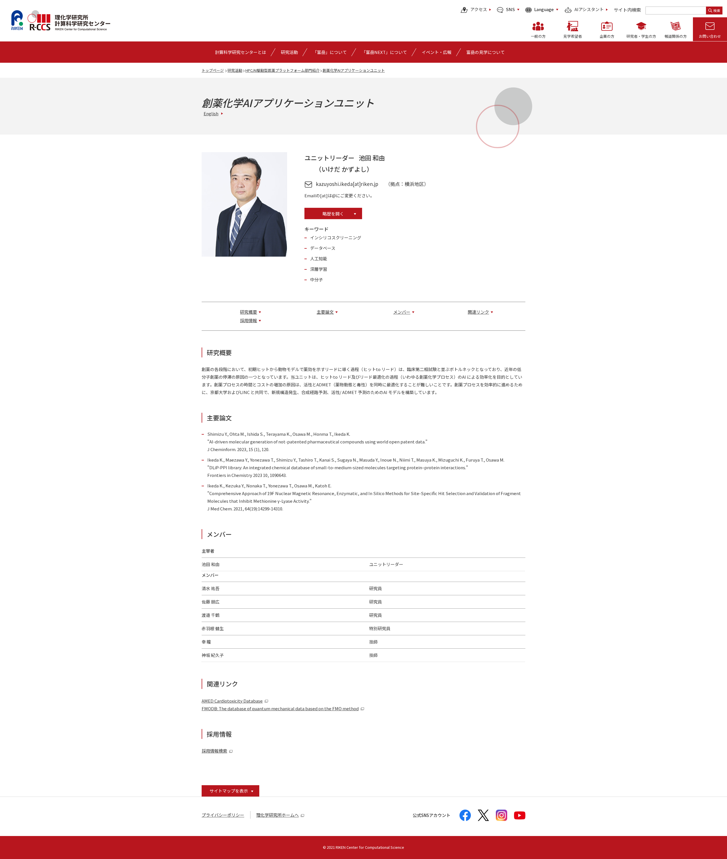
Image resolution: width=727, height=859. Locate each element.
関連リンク (478, 312)
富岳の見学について (485, 52)
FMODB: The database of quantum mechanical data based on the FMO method (280, 708)
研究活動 (234, 70)
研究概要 (248, 312)
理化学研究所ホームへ (277, 815)
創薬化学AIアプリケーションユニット (354, 70)
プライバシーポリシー (223, 815)
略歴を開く (333, 214)
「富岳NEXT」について (384, 52)
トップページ (213, 70)
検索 (716, 10)
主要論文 (325, 312)
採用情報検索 (214, 751)
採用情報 (248, 320)
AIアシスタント (589, 9)
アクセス (478, 9)
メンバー (401, 312)
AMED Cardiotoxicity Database (232, 701)
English (211, 113)
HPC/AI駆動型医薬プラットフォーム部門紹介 (282, 70)
